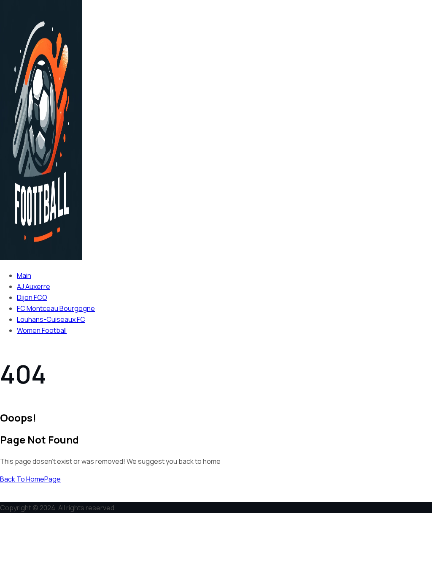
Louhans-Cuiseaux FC (51, 319)
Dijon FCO (32, 297)
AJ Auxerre (33, 286)
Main (24, 275)
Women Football (42, 330)
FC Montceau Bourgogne (56, 308)
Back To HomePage (30, 479)
